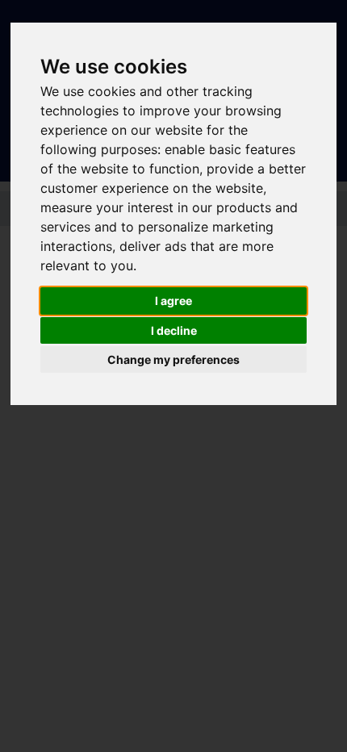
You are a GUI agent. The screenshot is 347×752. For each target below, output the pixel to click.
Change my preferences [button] (173, 359)
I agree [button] (173, 300)
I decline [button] (174, 330)
